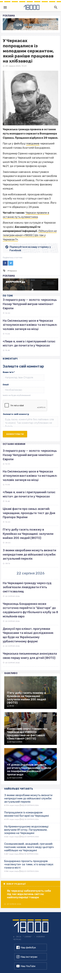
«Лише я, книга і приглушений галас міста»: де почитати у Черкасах (29, 494)
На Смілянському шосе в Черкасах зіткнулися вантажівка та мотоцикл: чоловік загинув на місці (30, 325)
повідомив (32, 143)
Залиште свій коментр (16, 414)
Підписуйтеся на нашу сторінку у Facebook (30, 248)
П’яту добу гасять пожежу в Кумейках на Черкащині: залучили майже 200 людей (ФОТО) (28, 534)
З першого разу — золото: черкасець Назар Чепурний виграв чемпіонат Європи (30, 304)
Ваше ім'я (9, 372)
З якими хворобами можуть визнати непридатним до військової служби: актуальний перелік (29, 554)
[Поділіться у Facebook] (5, 263)
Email (6, 384)
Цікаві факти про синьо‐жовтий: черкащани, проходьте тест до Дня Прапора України (29, 513)
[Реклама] (30, 24)
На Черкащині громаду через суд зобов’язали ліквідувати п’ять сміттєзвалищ (27, 587)
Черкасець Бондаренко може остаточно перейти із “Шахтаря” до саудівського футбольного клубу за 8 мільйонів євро (30, 610)
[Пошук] (55, 7)
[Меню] (5, 7)
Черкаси (13, 271)
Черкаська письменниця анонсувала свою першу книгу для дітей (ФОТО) (30, 656)
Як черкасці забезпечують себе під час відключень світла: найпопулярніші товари (29, 894)
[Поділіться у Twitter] (10, 263)
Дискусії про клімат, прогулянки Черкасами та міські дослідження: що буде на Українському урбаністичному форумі (28, 635)
